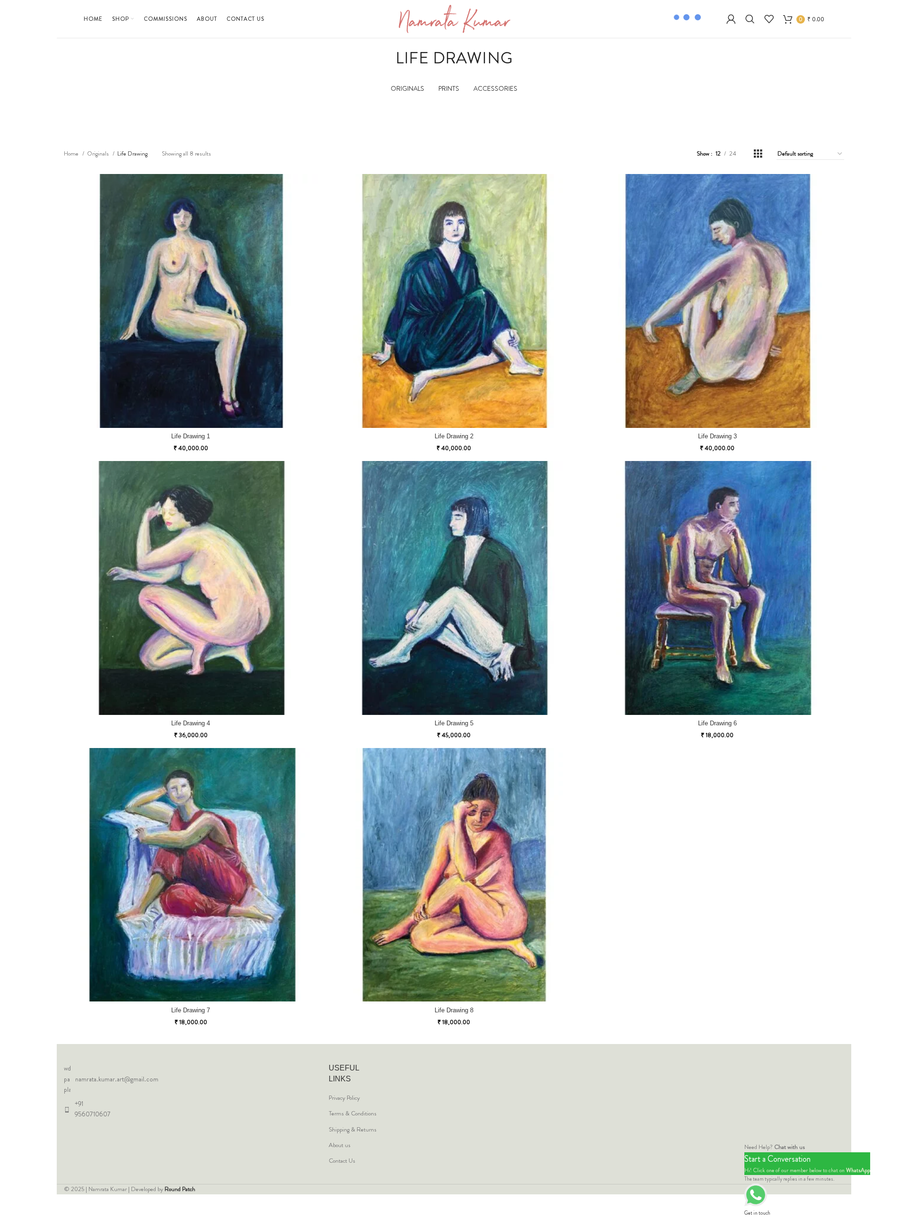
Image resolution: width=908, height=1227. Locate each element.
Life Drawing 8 (454, 1010)
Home (72, 153)
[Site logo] (454, 18)
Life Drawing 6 (717, 723)
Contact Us (342, 1161)
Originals (98, 153)
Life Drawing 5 (454, 723)
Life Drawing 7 (190, 1010)
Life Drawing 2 (454, 436)
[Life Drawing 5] (454, 588)
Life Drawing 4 (190, 723)
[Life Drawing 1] (191, 301)
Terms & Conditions (352, 1113)
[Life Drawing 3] (717, 301)
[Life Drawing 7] (191, 875)
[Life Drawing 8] (454, 875)
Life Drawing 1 (190, 436)
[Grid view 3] (758, 153)
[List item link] (90, 1079)
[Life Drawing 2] (454, 301)
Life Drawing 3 (717, 436)
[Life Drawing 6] (717, 588)
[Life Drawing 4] (191, 588)
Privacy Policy (344, 1098)
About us (339, 1145)
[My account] (731, 18)
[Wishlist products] (769, 18)
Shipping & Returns (352, 1129)
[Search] (750, 18)
